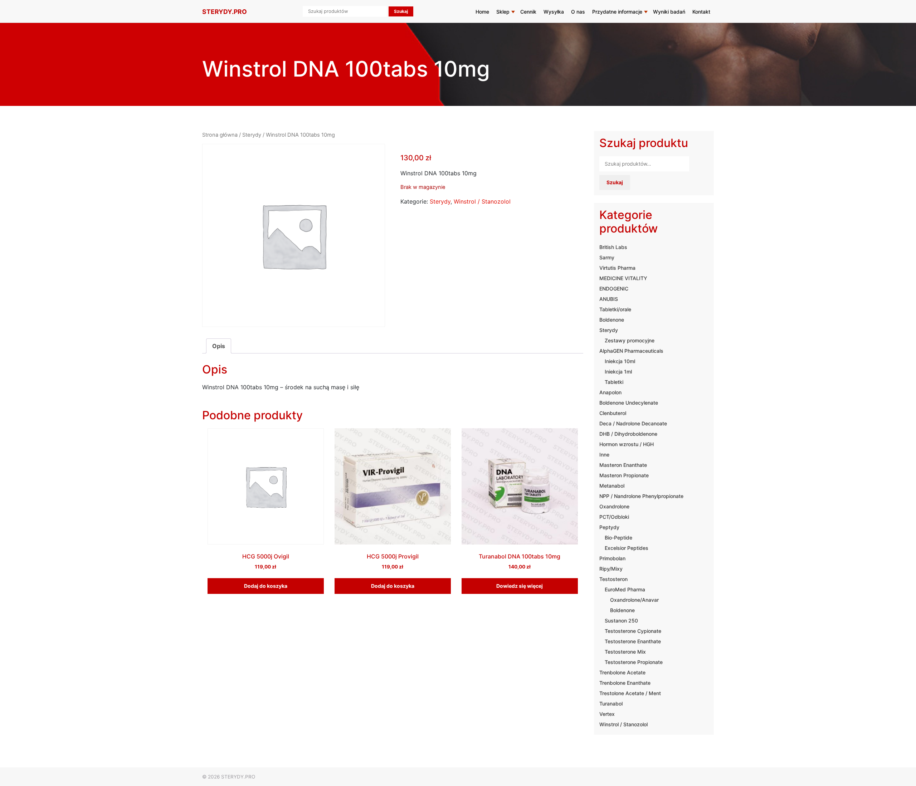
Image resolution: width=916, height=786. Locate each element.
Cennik (528, 12)
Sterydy (251, 135)
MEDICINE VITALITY (623, 278)
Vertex (607, 714)
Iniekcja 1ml (618, 371)
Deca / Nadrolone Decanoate (633, 423)
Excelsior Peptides (626, 548)
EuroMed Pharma (625, 589)
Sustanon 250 (621, 620)
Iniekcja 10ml (620, 361)
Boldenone (611, 320)
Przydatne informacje (617, 12)
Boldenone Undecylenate (628, 403)
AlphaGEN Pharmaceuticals (631, 351)
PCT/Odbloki (614, 517)
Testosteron (613, 579)
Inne (604, 454)
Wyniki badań (669, 12)
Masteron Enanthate (623, 465)
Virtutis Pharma (617, 268)
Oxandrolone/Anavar (634, 600)
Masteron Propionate (624, 475)
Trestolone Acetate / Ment (630, 693)
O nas (578, 12)
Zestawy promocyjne (629, 340)
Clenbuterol (612, 413)
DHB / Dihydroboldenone (628, 434)
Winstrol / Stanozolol (482, 201)
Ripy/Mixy (611, 569)
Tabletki (614, 382)
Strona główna (220, 135)
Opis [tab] (218, 346)
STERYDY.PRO (224, 11)
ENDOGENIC (613, 288)
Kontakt (701, 12)
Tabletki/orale (615, 309)
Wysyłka (554, 12)
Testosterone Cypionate (633, 631)
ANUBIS (608, 299)
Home (482, 12)
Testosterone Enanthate (633, 641)
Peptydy (609, 527)
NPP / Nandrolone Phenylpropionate (641, 496)
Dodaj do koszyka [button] (265, 586)
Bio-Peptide (618, 537)
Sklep (503, 12)
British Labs (613, 247)
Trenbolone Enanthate (625, 683)
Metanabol (611, 486)
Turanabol (611, 703)
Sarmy (606, 257)
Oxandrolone (614, 506)
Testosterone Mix (625, 652)
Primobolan (612, 558)
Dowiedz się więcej (519, 586)
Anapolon (610, 392)
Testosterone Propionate (634, 662)
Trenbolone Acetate (622, 672)
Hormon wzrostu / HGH (626, 444)
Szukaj (614, 182)
